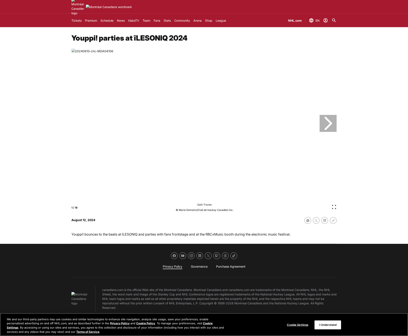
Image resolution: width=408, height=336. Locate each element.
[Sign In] (325, 20)
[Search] (334, 20)
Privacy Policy (120, 323)
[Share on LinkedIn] (324, 220)
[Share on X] (316, 220)
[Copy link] (333, 220)
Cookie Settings (297, 324)
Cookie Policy (145, 323)
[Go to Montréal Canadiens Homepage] (109, 7)
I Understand (328, 324)
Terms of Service (87, 331)
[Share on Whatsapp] (307, 220)
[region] (204, 324)
